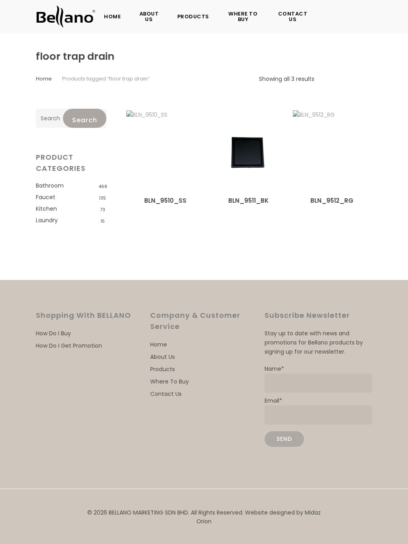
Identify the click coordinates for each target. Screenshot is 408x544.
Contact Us (166, 394)
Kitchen (46, 209)
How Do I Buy (53, 333)
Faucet (45, 197)
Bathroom (50, 186)
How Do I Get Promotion (69, 346)
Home (44, 78)
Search (84, 120)
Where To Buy (169, 381)
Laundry (47, 220)
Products (162, 369)
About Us (162, 357)
